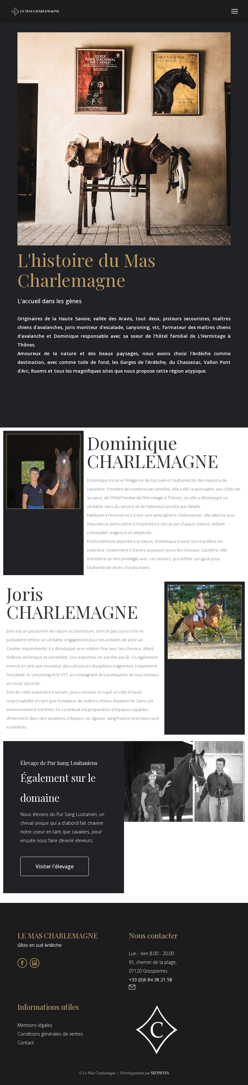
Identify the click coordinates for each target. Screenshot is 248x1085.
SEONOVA (160, 1073)
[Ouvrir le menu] (234, 11)
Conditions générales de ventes (50, 1034)
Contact (25, 1042)
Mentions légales (34, 1025)
